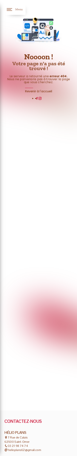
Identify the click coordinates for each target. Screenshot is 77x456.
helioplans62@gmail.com (24, 450)
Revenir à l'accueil (38, 91)
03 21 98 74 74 (18, 446)
